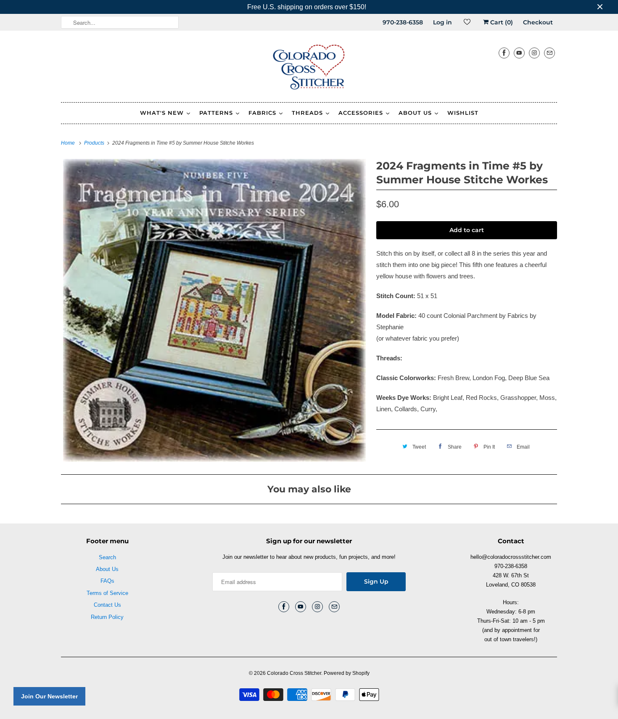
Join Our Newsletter (49, 696)
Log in (442, 22)
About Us (107, 569)
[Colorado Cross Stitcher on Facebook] (504, 52)
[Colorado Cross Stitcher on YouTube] (519, 52)
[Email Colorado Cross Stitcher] (549, 52)
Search (107, 557)
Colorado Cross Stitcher (294, 673)
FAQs (107, 581)
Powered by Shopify (347, 673)
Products (95, 143)
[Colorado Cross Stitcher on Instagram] (534, 52)
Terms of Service (107, 593)
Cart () (501, 22)
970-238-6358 (403, 22)
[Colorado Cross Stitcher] (309, 68)
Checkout (538, 22)
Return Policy (107, 617)
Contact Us (107, 605)
